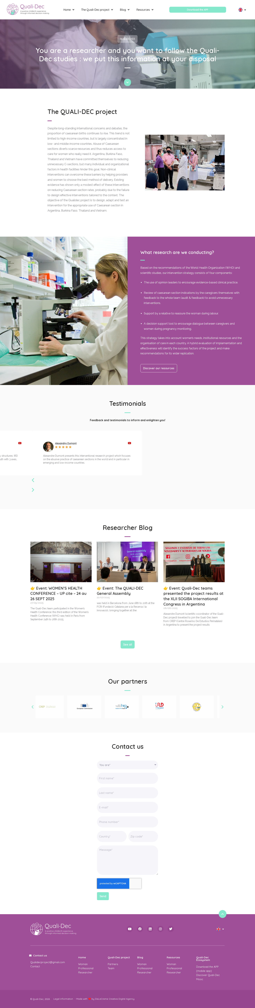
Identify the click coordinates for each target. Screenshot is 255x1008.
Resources (143, 9)
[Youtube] (130, 929)
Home (67, 9)
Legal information (63, 998)
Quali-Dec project (119, 957)
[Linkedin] (150, 929)
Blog (123, 9)
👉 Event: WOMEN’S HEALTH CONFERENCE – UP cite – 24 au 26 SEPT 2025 (58, 593)
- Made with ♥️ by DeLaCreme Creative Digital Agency (104, 998)
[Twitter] (171, 929)
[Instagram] (160, 929)
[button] (85, 480)
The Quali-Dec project (95, 9)
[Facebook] (140, 929)
